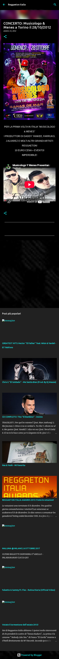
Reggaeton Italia (17, 4)
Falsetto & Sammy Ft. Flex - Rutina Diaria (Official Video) (28, 590)
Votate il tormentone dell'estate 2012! (20, 625)
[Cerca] (55, 4)
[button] (5, 37)
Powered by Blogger (31, 655)
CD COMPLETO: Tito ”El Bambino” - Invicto (22, 417)
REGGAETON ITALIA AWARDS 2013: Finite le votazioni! (28, 500)
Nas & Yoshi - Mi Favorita (13, 465)
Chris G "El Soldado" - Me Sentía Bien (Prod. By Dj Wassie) (29, 382)
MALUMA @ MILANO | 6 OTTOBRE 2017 (21, 548)
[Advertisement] (29, 274)
